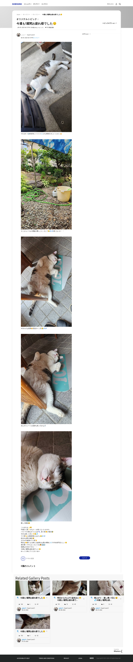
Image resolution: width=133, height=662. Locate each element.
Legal (80, 658)
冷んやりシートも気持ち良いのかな (33, 426)
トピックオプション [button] (108, 23)
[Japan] (17, 4)
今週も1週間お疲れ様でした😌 (32, 598)
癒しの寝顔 (25, 523)
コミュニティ (27, 4)
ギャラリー (36, 4)
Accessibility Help (23, 658)
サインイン (110, 4)
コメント (84, 558)
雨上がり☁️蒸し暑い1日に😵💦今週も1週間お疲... (106, 599)
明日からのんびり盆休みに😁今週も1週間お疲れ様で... (69, 599)
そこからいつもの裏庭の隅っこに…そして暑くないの (42, 231)
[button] (87, 34)
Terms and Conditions (46, 658)
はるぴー (24, 608)
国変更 (92, 658)
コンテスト (44, 4)
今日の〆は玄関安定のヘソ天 (34, 328)
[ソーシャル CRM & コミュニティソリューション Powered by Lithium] (118, 651)
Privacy (66, 658)
